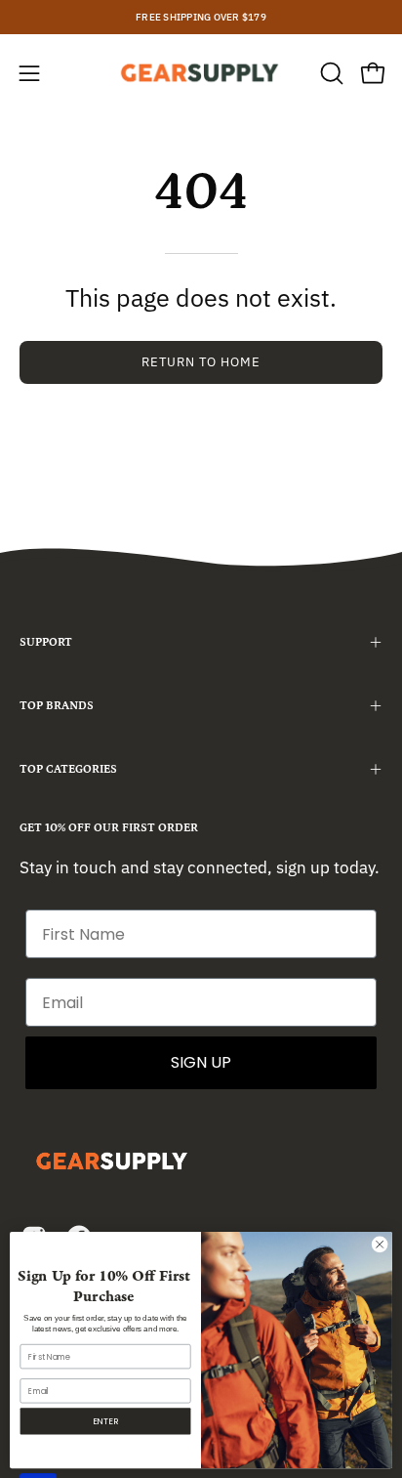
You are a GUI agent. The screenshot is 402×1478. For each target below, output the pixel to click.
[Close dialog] (379, 1244)
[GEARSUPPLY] (201, 73)
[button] (329, 73)
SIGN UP (201, 1062)
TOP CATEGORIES (68, 769)
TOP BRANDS (57, 705)
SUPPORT (46, 642)
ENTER (105, 1421)
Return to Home (200, 362)
